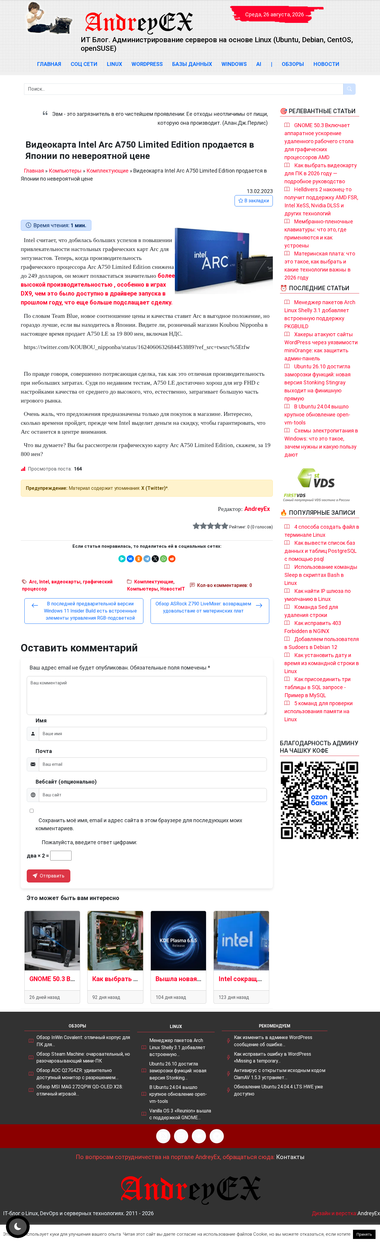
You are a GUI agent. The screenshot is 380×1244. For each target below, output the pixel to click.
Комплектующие (107, 171)
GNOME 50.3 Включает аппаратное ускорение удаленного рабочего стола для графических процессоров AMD (319, 141)
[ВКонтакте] (130, 558)
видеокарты (65, 582)
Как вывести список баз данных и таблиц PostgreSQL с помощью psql (320, 551)
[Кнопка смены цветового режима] (18, 1226)
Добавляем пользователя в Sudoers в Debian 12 (321, 643)
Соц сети (84, 64)
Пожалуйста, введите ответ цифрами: (89, 842)
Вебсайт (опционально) (66, 782)
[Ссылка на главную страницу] (139, 18)
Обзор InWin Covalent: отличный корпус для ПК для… (83, 1041)
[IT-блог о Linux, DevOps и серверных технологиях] (49, 18)
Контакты (290, 1157)
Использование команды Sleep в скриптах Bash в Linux (320, 575)
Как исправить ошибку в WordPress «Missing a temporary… (272, 1057)
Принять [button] (364, 1234)
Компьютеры (65, 171)
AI (258, 64)
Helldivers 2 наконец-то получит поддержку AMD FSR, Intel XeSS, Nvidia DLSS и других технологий (321, 201)
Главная (49, 64)
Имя (41, 720)
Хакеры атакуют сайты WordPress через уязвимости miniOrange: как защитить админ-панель (321, 346)
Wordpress (147, 64)
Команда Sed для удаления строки (311, 611)
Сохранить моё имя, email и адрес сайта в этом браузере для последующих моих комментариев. (139, 824)
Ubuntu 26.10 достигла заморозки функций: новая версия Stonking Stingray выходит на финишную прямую (317, 382)
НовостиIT (172, 589)
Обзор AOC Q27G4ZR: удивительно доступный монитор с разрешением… (77, 1074)
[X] (155, 558)
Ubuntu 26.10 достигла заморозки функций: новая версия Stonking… (177, 1071)
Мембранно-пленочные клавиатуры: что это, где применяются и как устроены (318, 233)
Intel (44, 582)
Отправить (51, 876)
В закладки (256, 200)
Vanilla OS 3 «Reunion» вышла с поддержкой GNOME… (180, 1114)
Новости (326, 64)
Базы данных (192, 64)
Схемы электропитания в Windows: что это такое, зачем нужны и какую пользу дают (321, 442)
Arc (33, 582)
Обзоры (293, 64)
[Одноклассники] (138, 558)
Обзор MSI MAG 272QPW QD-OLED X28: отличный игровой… (80, 1090)
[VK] (199, 1136)
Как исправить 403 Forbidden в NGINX (312, 627)
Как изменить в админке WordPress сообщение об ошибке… (273, 1041)
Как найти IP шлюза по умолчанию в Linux (317, 595)
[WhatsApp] (163, 558)
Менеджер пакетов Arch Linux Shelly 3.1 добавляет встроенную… (177, 1047)
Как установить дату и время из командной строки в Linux (321, 663)
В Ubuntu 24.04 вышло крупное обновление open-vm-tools (317, 414)
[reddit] (171, 558)
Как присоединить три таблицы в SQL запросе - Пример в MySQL (317, 687)
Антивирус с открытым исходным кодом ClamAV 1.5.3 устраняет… (279, 1074)
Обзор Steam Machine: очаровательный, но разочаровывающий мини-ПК (83, 1057)
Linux (114, 64)
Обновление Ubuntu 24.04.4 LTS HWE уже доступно (278, 1090)
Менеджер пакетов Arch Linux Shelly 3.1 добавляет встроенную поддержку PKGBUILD (319, 314)
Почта (44, 751)
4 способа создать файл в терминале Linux (321, 531)
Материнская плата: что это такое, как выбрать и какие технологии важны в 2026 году (319, 265)
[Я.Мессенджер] (122, 558)
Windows (234, 64)
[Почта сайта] (181, 1136)
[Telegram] (147, 558)
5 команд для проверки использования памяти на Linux (318, 711)
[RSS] (163, 1136)
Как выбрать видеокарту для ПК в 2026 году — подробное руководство (320, 173)
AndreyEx (257, 508)
